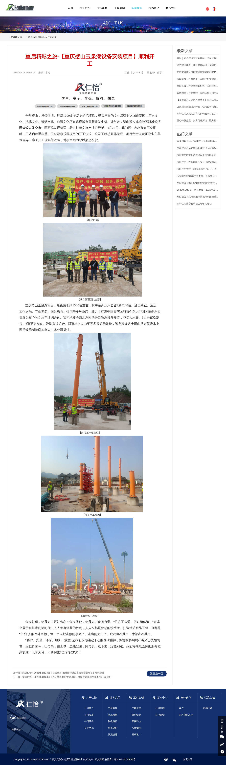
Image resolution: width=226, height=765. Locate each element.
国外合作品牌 (186, 714)
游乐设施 (112, 714)
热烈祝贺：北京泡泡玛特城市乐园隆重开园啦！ (201, 196)
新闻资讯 (136, 8)
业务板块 (102, 8)
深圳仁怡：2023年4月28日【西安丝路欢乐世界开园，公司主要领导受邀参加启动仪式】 (67, 677)
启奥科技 (100, 759)
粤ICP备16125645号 (125, 759)
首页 (70, 8)
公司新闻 (51, 37)
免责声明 (187, 759)
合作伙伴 (154, 8)
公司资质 (89, 714)
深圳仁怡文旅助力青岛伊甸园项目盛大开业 (199, 113)
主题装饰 (112, 708)
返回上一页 (156, 673)
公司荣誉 (89, 721)
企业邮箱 (21, 717)
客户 (181, 708)
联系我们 (171, 8)
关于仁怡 (85, 8)
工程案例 (119, 8)
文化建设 (160, 714)
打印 (152, 72)
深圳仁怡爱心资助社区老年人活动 (194, 203)
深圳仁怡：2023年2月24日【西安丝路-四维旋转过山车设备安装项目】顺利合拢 (63, 672)
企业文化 (89, 728)
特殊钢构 (112, 728)
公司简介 (89, 708)
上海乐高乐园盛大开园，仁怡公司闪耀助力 (199, 106)
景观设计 (112, 734)
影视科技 (112, 721)
